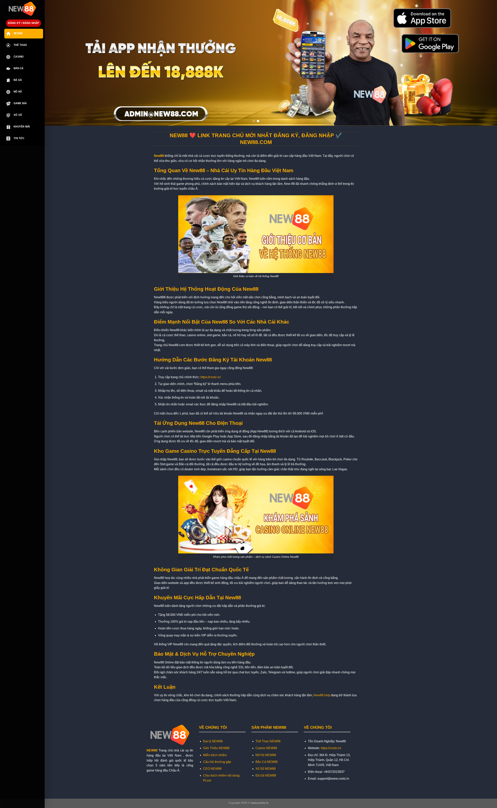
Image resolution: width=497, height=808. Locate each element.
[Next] (482, 62)
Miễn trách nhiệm (215, 755)
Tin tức (19, 138)
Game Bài (20, 103)
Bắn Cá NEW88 (266, 761)
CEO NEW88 (212, 768)
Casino (19, 56)
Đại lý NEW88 (213, 741)
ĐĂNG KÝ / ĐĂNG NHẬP (23, 23)
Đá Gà (18, 80)
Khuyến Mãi (22, 126)
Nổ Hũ (18, 91)
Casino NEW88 (266, 748)
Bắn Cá (18, 68)
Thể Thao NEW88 (268, 741)
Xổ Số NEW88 (265, 768)
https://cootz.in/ (210, 377)
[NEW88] (22, 9)
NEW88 (152, 750)
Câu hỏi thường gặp (217, 761)
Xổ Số (18, 114)
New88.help (322, 695)
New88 (18, 33)
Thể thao (20, 45)
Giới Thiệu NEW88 (216, 748)
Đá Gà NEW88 (265, 775)
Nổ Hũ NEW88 (265, 755)
